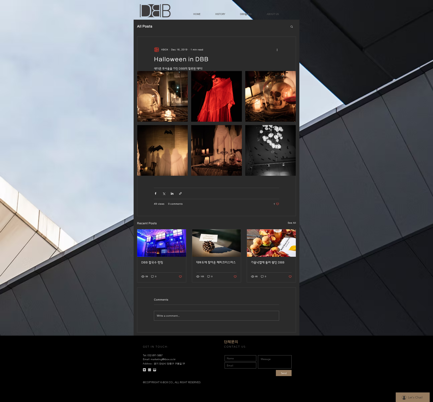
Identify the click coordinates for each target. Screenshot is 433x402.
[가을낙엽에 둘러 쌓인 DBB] (271, 243)
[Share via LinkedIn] (172, 193)
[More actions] (277, 50)
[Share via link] (180, 193)
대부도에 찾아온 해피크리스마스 (216, 262)
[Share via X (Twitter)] (163, 193)
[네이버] (144, 369)
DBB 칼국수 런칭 (152, 262)
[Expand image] (162, 96)
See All (292, 223)
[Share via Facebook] (155, 193)
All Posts (144, 26)
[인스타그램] (149, 369)
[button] (291, 26)
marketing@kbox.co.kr (163, 359)
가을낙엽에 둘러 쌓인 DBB (267, 262)
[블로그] (154, 369)
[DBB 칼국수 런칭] (161, 243)
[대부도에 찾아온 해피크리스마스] (216, 243)
